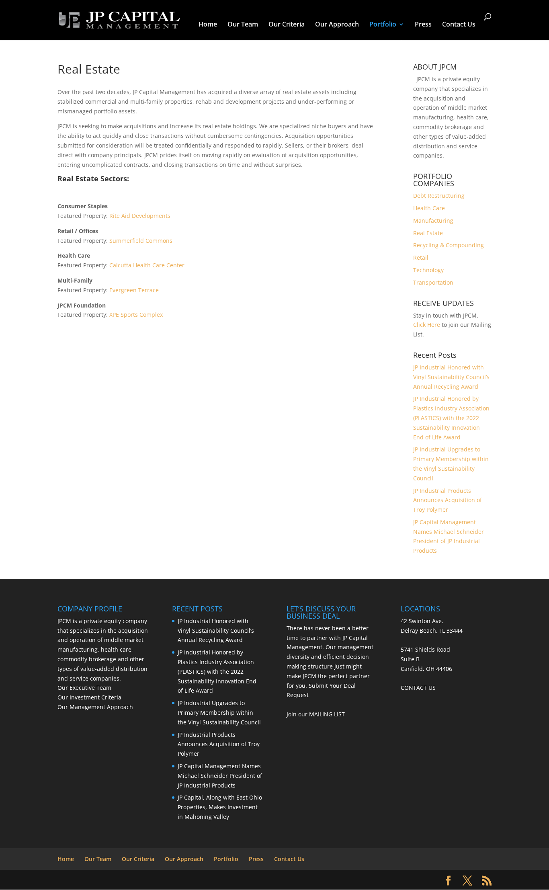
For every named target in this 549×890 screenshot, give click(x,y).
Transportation (433, 282)
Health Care (429, 208)
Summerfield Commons (140, 240)
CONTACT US (418, 687)
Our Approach (337, 25)
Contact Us (458, 25)
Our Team (242, 25)
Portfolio (382, 25)
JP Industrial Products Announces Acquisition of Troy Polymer (447, 500)
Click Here (426, 324)
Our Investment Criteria (89, 697)
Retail (420, 257)
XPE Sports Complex (136, 314)
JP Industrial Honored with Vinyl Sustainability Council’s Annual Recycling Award (451, 376)
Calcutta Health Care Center (146, 265)
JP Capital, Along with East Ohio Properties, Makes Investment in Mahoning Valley (220, 807)
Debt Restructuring (439, 195)
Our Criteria (286, 25)
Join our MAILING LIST (316, 714)
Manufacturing (433, 220)
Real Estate (428, 233)
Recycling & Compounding (448, 245)
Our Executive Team (84, 687)
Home (208, 25)
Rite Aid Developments (139, 215)
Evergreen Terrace (134, 290)
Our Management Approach (95, 707)
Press (423, 25)
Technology (428, 270)
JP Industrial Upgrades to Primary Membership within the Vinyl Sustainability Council (219, 712)
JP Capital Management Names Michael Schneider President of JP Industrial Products (220, 775)
